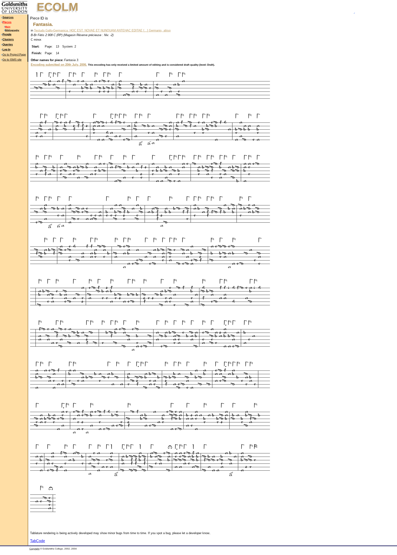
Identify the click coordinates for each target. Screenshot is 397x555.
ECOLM (57, 6)
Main (7, 26)
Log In (6, 49)
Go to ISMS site (12, 59)
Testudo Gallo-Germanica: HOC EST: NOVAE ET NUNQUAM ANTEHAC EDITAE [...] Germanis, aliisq (102, 30)
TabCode (37, 541)
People (7, 34)
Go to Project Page (14, 54)
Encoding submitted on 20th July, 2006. (59, 64)
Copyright (34, 548)
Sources (8, 17)
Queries (8, 44)
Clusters (8, 39)
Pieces (7, 22)
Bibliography (12, 30)
